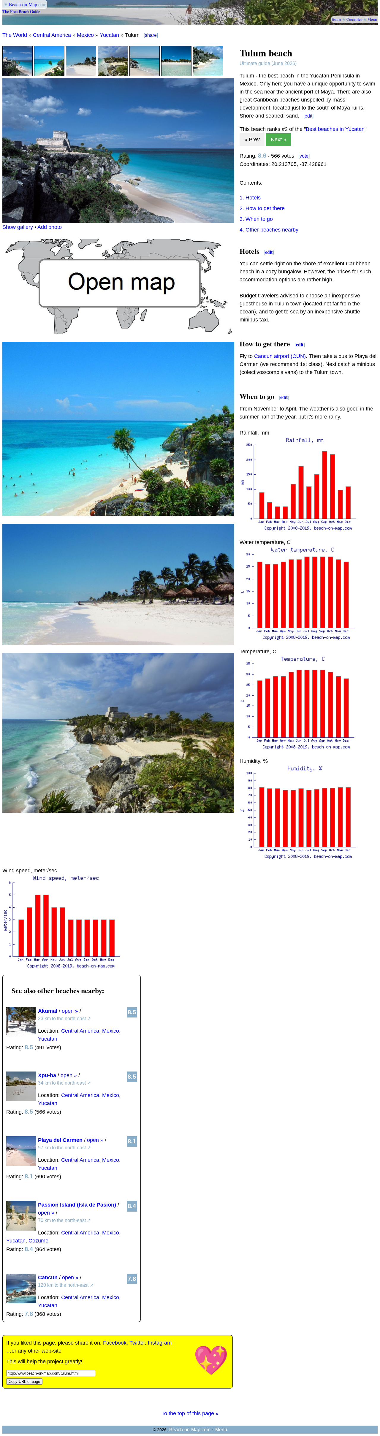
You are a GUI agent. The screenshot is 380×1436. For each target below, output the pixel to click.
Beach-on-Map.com (189, 1429)
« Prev (252, 139)
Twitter (137, 1343)
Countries (354, 19)
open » (70, 1011)
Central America (52, 35)
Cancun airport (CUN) (280, 356)
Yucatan (109, 35)
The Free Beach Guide (21, 11)
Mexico (85, 35)
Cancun (48, 1277)
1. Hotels (250, 198)
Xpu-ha (47, 1075)
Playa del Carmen (60, 1140)
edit (308, 115)
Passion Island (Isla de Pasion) (77, 1205)
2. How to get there (262, 208)
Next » (278, 139)
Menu (372, 19)
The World (14, 35)
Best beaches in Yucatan (335, 129)
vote (304, 156)
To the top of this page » (190, 1413)
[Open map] (118, 332)
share (151, 35)
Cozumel (39, 1241)
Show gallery (17, 227)
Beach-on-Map (23, 4)
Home (336, 19)
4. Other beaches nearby (269, 230)
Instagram (160, 1343)
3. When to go (256, 219)
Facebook (114, 1343)
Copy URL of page (24, 1381)
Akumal (47, 1011)
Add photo (49, 227)
